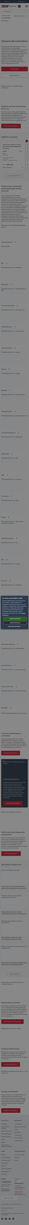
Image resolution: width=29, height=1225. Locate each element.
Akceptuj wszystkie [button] (15, 618)
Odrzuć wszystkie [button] (15, 622)
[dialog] (14, 612)
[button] (14, 626)
